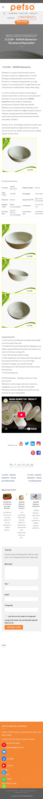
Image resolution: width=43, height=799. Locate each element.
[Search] (4, 13)
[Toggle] (40, 770)
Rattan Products (30, 36)
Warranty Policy (22, 792)
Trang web (9, 605)
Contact (11, 18)
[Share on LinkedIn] (32, 466)
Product (33, 13)
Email (7, 595)
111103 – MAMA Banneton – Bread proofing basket (34, 478)
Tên (6, 584)
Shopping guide (12, 791)
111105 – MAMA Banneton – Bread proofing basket (9, 478)
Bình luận (9, 564)
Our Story (23, 13)
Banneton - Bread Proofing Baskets (19, 35)
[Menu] (3, 7)
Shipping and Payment (28, 791)
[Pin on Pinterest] (28, 466)
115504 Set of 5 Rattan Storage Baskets (7, 505)
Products (18, 36)
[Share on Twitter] (19, 466)
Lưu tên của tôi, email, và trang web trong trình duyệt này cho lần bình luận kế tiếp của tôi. (21, 619)
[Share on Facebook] (15, 466)
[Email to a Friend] (23, 466)
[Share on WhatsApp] (11, 466)
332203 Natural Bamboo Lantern (21, 505)
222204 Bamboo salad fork (36, 504)
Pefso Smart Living (9, 783)
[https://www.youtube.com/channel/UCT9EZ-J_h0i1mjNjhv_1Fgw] (21, 445)
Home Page (13, 13)
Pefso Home (7, 779)
